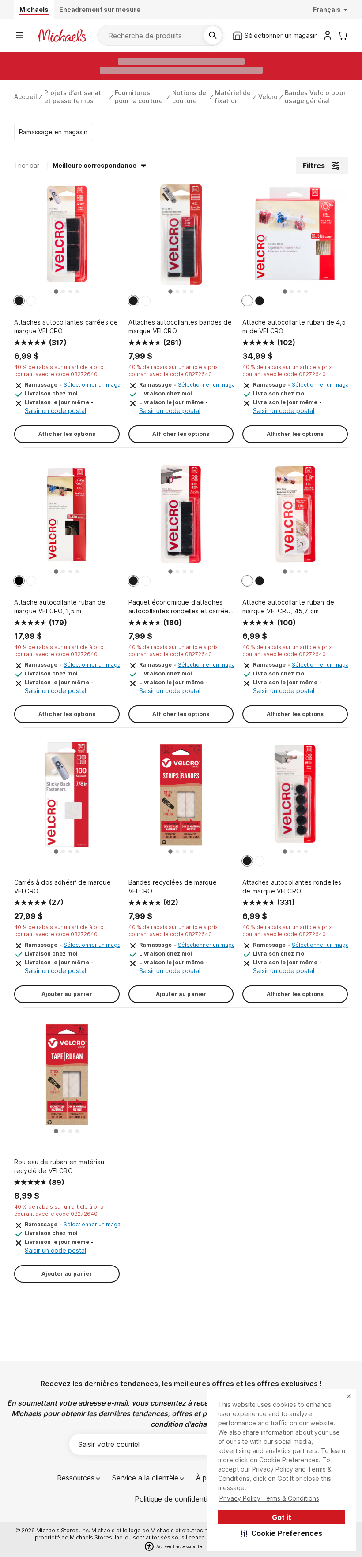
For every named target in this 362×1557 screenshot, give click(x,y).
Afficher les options (66, 434)
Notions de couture (189, 96)
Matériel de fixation (233, 96)
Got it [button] (281, 1517)
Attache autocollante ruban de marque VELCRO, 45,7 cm (288, 606)
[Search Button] (213, 35)
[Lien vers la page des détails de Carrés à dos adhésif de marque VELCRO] (67, 799)
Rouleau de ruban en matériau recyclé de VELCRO (59, 1166)
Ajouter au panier (66, 994)
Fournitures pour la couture (139, 96)
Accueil (25, 96)
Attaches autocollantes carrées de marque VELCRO (66, 326)
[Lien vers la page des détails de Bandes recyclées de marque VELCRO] (181, 799)
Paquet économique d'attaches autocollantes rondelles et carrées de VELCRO (180, 607)
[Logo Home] (61, 35)
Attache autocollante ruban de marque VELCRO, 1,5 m (60, 606)
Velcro (268, 96)
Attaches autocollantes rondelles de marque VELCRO (291, 886)
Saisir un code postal (55, 410)
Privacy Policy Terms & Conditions (269, 1498)
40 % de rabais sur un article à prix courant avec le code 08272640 (58, 370)
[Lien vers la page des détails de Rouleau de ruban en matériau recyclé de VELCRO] (67, 1079)
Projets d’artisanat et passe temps (72, 96)
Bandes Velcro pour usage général (315, 96)
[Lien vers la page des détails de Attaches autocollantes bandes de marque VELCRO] (181, 239)
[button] (281, 1533)
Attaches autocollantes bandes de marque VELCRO (180, 326)
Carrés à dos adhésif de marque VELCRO (62, 886)
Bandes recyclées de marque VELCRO (172, 886)
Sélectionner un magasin (96, 384)
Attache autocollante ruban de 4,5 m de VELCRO (294, 326)
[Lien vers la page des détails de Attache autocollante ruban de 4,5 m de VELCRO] (295, 239)
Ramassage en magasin (53, 132)
